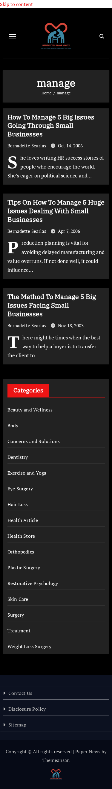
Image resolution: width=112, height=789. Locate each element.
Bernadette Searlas (27, 146)
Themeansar (55, 760)
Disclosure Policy (27, 709)
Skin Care (17, 599)
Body (13, 425)
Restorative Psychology (32, 583)
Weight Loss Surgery (29, 646)
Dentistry (17, 457)
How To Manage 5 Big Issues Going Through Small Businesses (50, 125)
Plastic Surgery (23, 567)
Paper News (87, 751)
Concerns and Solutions (33, 441)
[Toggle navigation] (12, 36)
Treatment (19, 630)
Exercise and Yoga (26, 473)
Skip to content (16, 4)
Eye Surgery (20, 488)
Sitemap (17, 724)
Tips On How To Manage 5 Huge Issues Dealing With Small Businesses (56, 210)
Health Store (21, 536)
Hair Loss (17, 504)
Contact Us (20, 693)
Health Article (22, 520)
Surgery (15, 615)
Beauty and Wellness (30, 409)
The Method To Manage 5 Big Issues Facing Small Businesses (51, 305)
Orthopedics (20, 551)
